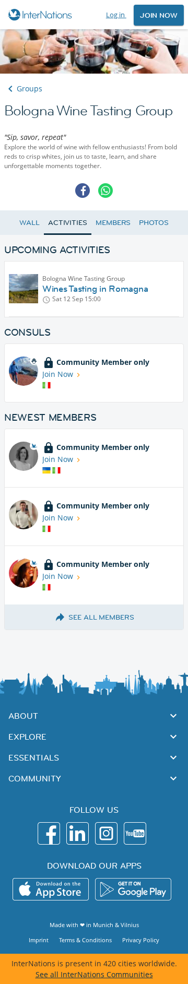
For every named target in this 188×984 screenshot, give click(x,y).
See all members (101, 617)
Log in (116, 14)
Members (113, 222)
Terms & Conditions (85, 940)
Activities (67, 222)
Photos (153, 222)
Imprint (39, 940)
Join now (159, 15)
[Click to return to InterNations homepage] (41, 15)
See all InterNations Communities (94, 974)
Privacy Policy (140, 940)
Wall (29, 222)
